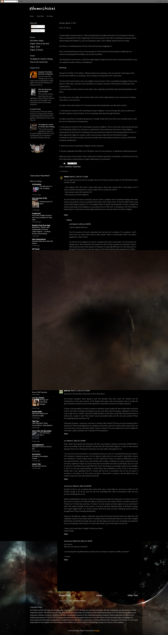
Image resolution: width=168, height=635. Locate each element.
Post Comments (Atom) (77, 601)
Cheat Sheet (40, 16)
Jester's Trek (36, 464)
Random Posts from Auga (41, 225)
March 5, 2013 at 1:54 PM (76, 441)
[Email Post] (64, 163)
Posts (35, 26)
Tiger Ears (35, 421)
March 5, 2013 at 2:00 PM (81, 224)
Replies (69, 220)
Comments (37, 31)
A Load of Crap (35, 109)
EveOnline (68, 167)
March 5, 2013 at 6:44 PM (82, 486)
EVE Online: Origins (37, 41)
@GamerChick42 (42, 8)
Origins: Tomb (35, 47)
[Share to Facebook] (74, 163)
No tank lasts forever (39, 466)
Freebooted (36, 214)
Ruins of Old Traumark (39, 392)
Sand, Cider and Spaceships (41, 431)
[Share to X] (72, 163)
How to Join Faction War (39, 62)
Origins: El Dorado (36, 50)
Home (32, 16)
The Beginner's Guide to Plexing (41, 59)
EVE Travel (35, 249)
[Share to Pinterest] (76, 163)
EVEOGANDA (36, 184)
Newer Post (65, 595)
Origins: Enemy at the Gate (39, 44)
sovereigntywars (38, 445)
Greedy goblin (37, 412)
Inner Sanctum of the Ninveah (39, 199)
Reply (66, 215)
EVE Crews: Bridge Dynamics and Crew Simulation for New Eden (42, 218)
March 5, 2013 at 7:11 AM (79, 177)
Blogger (97, 631)
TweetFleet (77, 167)
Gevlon (66, 177)
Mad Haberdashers (39, 239)
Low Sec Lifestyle (38, 398)
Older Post (133, 595)
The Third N (36, 454)
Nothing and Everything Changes (44, 402)
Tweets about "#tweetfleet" (40, 176)
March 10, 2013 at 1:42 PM (82, 541)
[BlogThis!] (70, 163)
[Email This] (68, 163)
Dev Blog (50, 16)
